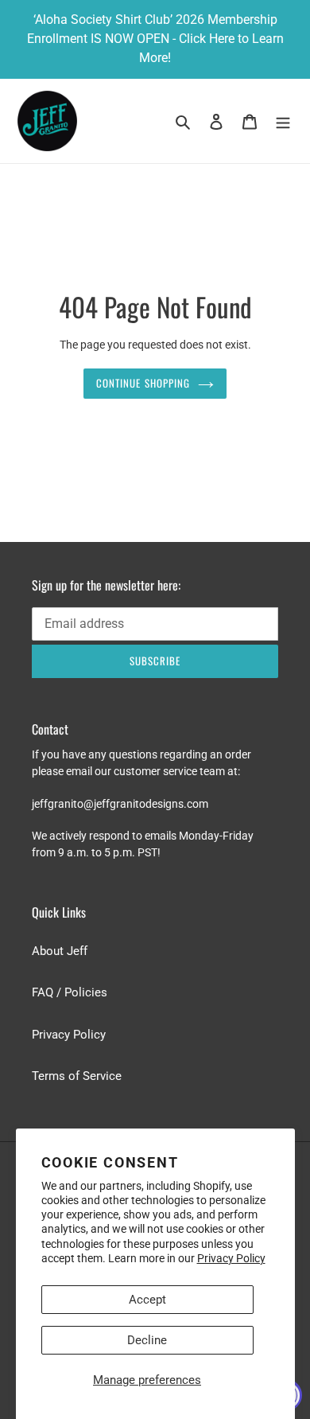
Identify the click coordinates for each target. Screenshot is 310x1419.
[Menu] (283, 121)
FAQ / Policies (69, 992)
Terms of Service (77, 1076)
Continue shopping (143, 383)
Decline (147, 1340)
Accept (147, 1299)
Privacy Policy (231, 1258)
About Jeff (59, 951)
